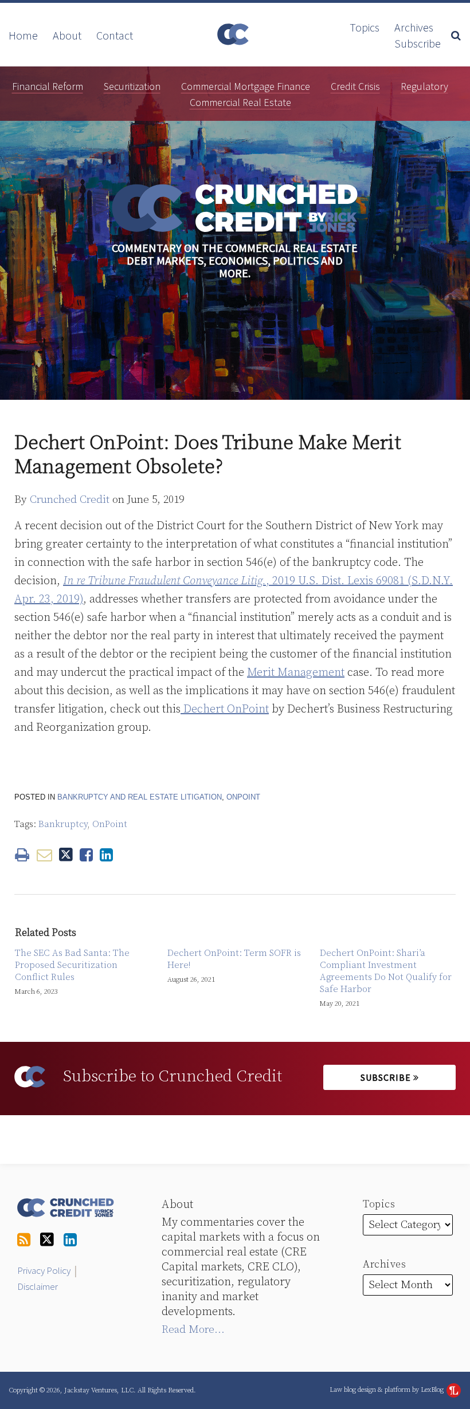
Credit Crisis (355, 86)
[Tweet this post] (66, 855)
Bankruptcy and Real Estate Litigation (139, 797)
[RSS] (23, 1240)
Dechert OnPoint (225, 709)
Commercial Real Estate (240, 102)
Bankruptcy (62, 824)
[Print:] (22, 855)
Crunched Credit (69, 499)
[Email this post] (44, 855)
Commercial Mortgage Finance (245, 86)
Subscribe (417, 43)
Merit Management (295, 673)
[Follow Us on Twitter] (47, 1240)
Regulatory (424, 86)
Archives (413, 27)
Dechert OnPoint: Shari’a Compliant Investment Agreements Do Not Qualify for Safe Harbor (386, 970)
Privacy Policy (43, 1270)
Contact (114, 35)
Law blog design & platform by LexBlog (387, 1390)
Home (23, 35)
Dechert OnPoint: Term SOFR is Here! (234, 959)
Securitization (132, 86)
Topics (364, 27)
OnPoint (243, 797)
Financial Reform (47, 86)
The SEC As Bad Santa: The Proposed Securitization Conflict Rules (72, 965)
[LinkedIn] (70, 1240)
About (67, 35)
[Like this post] (86, 855)
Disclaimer (37, 1286)
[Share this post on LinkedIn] (106, 855)
